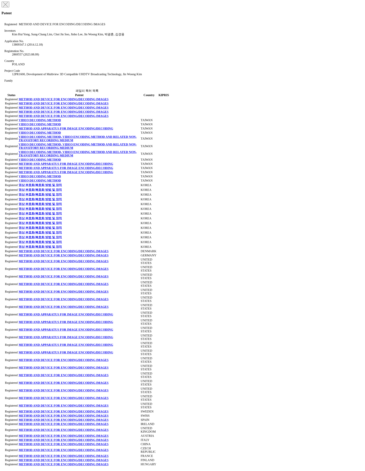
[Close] (5, 4)
